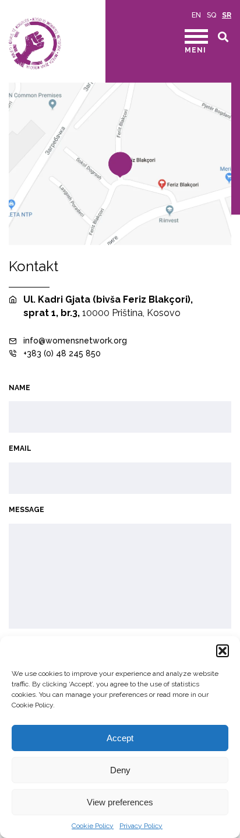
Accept (120, 738)
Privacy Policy (141, 826)
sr (226, 15)
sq (211, 15)
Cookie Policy (93, 826)
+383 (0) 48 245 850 (62, 353)
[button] (222, 651)
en (196, 15)
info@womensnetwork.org (75, 340)
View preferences (120, 802)
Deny (120, 770)
